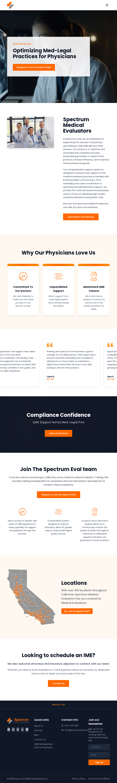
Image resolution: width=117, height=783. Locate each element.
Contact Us (58, 683)
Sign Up (99, 762)
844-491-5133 (71, 725)
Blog (36, 735)
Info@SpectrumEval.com (74, 730)
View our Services (58, 433)
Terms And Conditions (99, 778)
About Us (38, 725)
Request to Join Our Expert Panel (34, 67)
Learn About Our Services (81, 216)
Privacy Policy (78, 778)
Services (38, 730)
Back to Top (58, 704)
